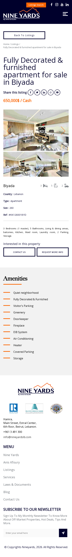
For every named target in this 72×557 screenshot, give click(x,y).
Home (6, 44)
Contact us (19, 252)
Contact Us (11, 499)
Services (9, 477)
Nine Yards (11, 455)
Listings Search (36, 5)
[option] (36, 131)
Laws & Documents (17, 484)
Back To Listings (24, 35)
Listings (15, 44)
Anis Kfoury (11, 462)
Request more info (52, 252)
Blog (6, 492)
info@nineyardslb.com (17, 437)
